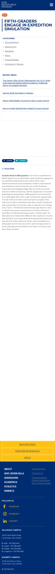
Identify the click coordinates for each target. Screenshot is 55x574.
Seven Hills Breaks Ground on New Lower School (26, 101)
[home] (9, 5)
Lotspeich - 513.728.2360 (14, 551)
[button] (51, 5)
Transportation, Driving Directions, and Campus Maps (41, 481)
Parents (9, 491)
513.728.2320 (9, 569)
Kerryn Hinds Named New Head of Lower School (26, 108)
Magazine (9, 51)
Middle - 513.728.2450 (12, 549)
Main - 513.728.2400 (11, 543)
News (5, 15)
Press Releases (12, 60)
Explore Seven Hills (27, 451)
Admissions (11, 478)
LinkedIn (13, 521)
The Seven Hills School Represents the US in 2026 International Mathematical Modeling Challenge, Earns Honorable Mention (26, 83)
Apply (27, 458)
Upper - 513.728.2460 (12, 546)
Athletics (10, 486)
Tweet (22, 161)
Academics (10, 482)
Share (9, 161)
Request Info (27, 444)
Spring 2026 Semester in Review (18, 93)
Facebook (14, 507)
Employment (38, 469)
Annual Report (12, 42)
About (8, 469)
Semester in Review (14, 64)
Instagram (14, 514)
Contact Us (37, 473)
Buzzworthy (10, 47)
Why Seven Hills (14, 473)
